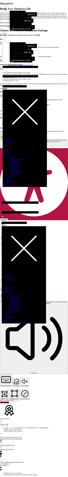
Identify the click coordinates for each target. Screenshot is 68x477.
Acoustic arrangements (16, 159)
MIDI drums (13, 167)
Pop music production (16, 172)
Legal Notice (9, 142)
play (7, 424)
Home (8, 149)
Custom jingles (14, 164)
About (11, 30)
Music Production (15, 170)
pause (2, 424)
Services (8, 156)
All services (13, 157)
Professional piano (21, 28)
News (7, 140)
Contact (8, 138)
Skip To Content (5, 400)
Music (8, 152)
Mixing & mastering (15, 168)
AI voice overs (14, 160)
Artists (8, 151)
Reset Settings (4, 402)
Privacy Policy (10, 143)
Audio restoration (14, 162)
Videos (8, 154)
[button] (20, 33)
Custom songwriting (15, 165)
